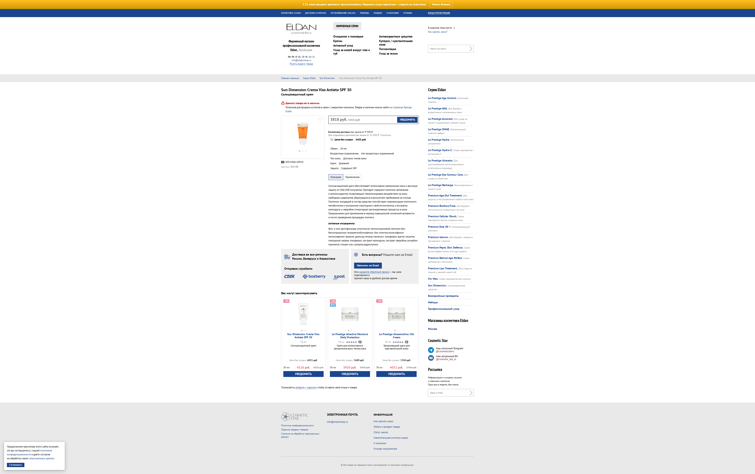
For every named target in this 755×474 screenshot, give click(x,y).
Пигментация (387, 49)
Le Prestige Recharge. (441, 185)
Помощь (364, 13)
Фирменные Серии (347, 26)
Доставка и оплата (315, 13)
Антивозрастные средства (395, 36)
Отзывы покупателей (385, 448)
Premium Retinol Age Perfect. (445, 258)
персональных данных (41, 458)
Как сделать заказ (383, 421)
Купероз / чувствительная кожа (396, 42)
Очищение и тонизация (348, 36)
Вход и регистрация (439, 13)
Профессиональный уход (443, 309)
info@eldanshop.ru (301, 60)
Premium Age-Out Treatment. (445, 195)
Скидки (378, 13)
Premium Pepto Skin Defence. (445, 247)
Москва (432, 329)
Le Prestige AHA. (437, 108)
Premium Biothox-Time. (442, 206)
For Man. (433, 279)
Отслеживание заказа (343, 13)
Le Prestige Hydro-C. (440, 150)
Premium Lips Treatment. (443, 268)
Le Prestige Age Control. (442, 98)
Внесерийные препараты (443, 296)
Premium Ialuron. (438, 237)
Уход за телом (388, 53)
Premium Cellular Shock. (442, 216)
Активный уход (343, 45)
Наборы (433, 302)
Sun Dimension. (437, 285)
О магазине (393, 13)
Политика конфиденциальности (297, 425)
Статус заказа (381, 432)
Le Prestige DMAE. (439, 129)
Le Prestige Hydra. (439, 139)
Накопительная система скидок (391, 437)
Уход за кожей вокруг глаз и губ (351, 52)
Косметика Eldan (291, 13)
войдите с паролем (306, 387)
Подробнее (385, 135)
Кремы (337, 41)
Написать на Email (368, 265)
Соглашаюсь (15, 464)
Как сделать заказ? (437, 32)
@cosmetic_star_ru (446, 359)
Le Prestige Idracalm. (440, 160)
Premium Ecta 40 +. (439, 226)
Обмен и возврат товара (387, 426)
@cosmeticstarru (445, 351)
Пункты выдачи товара (301, 64)
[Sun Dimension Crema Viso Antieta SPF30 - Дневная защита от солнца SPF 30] (303, 133)
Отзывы (407, 13)
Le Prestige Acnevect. (440, 119)
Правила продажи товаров (294, 429)
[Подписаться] (470, 393)
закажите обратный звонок (374, 272)
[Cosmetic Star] (294, 416)
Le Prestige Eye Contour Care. (445, 174)
